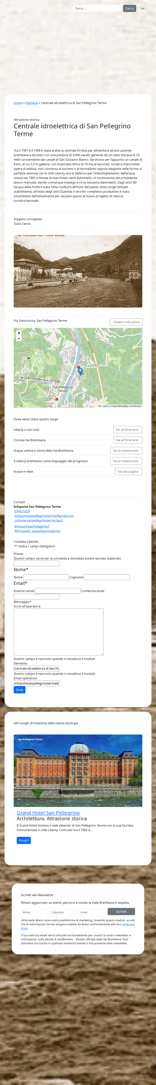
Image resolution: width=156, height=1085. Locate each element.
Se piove (18, 58)
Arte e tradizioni (23, 44)
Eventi (10, 62)
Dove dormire (28, 1035)
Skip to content (11, 2)
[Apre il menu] (142, 8)
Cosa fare (14, 30)
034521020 (22, 511)
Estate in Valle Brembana (30, 35)
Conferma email (92, 591)
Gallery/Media (96, 1035)
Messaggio (22, 602)
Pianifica (12, 67)
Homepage (14, 20)
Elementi (31, 103)
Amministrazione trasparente (107, 1031)
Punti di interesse (30, 1026)
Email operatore (25, 678)
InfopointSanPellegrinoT (32, 526)
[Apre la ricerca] (138, 8)
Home (18, 103)
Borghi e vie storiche (27, 39)
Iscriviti (121, 911)
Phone (18, 554)
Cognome (76, 577)
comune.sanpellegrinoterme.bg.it (38, 520)
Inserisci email (24, 591)
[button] (80, 372)
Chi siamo (93, 1022)
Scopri (23, 840)
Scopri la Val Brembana (22, 25)
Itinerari (23, 1022)
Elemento (20, 663)
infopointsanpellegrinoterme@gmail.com (44, 516)
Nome (18, 577)
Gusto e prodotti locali (28, 49)
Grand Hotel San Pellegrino (48, 812)
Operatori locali (29, 1040)
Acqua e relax (21, 53)
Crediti (52, 1078)
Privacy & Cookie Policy (28, 1078)
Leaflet (104, 406)
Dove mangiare (29, 1031)
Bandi (90, 1026)
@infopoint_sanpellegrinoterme (37, 531)
